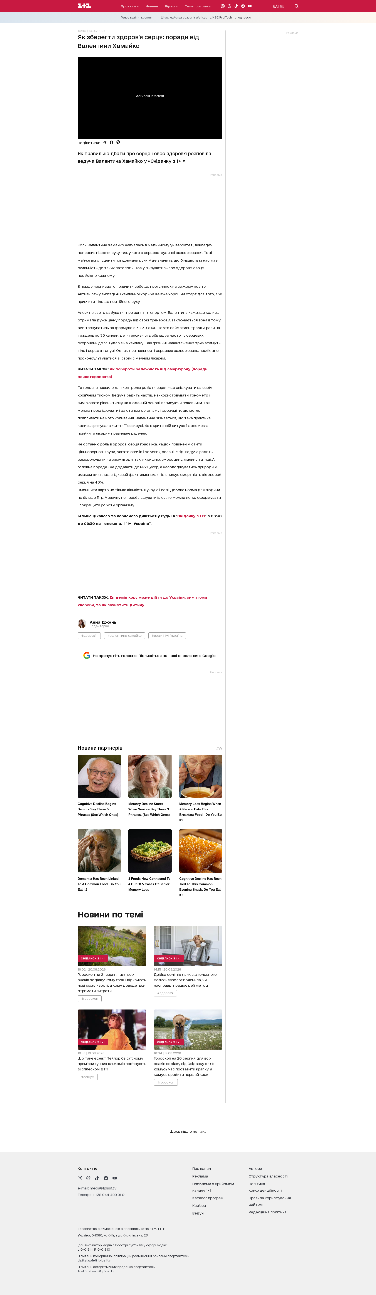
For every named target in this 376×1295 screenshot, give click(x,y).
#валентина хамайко (124, 635)
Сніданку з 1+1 (191, 516)
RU (282, 6)
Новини (152, 6)
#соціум (87, 1076)
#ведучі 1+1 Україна (167, 635)
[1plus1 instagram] (80, 1178)
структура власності (268, 1176)
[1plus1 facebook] (106, 1178)
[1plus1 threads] (88, 1178)
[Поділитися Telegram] (104, 142)
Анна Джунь (103, 622)
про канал (201, 1168)
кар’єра (199, 1205)
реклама (200, 1176)
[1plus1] (84, 5)
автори (255, 1168)
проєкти (129, 6)
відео (170, 6)
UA (275, 6)
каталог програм (207, 1198)
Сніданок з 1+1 (93, 958)
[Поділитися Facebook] (111, 142)
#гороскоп (89, 998)
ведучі (198, 1213)
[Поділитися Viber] (118, 142)
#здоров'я (89, 635)
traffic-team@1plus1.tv (96, 1271)
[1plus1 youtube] (114, 1178)
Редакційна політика (268, 1212)
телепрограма (198, 6)
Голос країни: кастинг (136, 17)
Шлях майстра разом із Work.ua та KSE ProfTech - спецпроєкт (206, 17)
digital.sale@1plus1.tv (94, 1260)
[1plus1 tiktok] (97, 1178)
